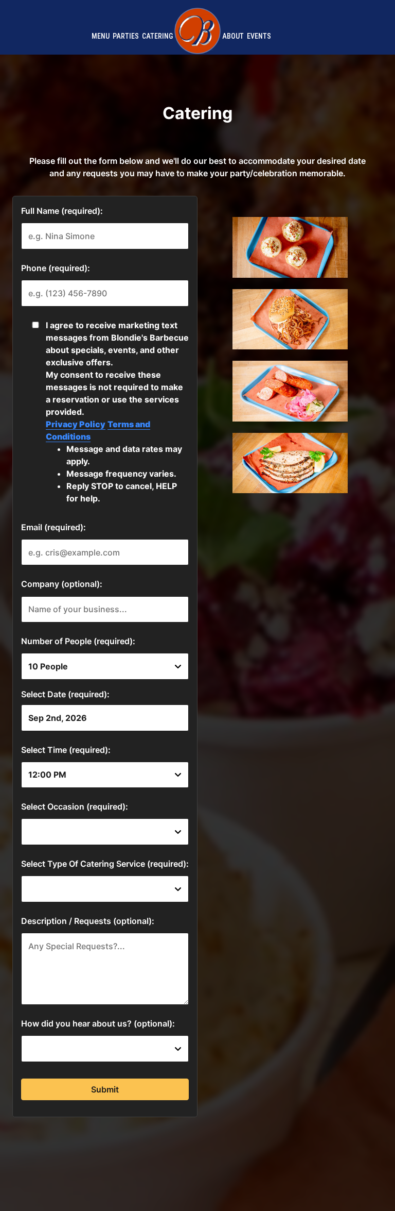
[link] (197, 31)
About (233, 36)
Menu (101, 36)
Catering (157, 36)
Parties (126, 36)
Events (259, 36)
